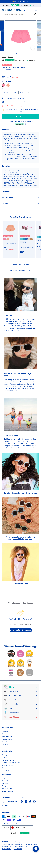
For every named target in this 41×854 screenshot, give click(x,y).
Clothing (10, 57)
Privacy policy (6, 846)
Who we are (5, 734)
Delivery (5, 203)
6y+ (29, 92)
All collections (6, 849)
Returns (4, 757)
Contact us (5, 731)
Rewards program (7, 765)
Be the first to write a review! (20, 630)
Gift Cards (5, 744)
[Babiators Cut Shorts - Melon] (8, 85)
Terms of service (7, 844)
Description (6, 166)
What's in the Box (8, 197)
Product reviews (7, 736)
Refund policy (19, 844)
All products (18, 849)
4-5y (21, 92)
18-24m (5, 92)
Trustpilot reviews (7, 739)
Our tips (4, 786)
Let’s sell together (7, 791)
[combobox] (20, 14)
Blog (3, 778)
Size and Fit (6, 192)
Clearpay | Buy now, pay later (11, 762)
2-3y (14, 92)
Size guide (5, 781)
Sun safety (5, 783)
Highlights (5, 129)
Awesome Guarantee (8, 760)
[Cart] (32, 9)
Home (4, 57)
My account (5, 747)
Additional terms (7, 788)
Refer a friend (6, 768)
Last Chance (6, 770)
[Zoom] (33, 48)
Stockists (4, 742)
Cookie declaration (20, 846)
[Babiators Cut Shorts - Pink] (3, 85)
